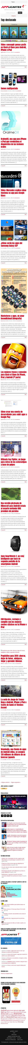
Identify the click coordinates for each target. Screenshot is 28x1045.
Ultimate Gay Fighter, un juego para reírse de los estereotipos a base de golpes (14, 462)
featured (18, 1013)
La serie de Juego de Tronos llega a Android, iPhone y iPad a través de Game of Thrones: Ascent (13, 703)
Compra (11, 1012)
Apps (2, 1012)
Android (4, 1010)
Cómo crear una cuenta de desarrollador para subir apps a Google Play (14, 414)
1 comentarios (17, 566)
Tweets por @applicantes (6, 973)
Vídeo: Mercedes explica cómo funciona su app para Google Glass (13, 193)
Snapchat (2, 1022)
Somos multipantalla (9, 88)
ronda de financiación (6, 1020)
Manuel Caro (3, 379)
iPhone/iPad (10, 1017)
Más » (26, 67)
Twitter (11, 1022)
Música (11, 1018)
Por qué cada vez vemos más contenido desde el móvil (14, 867)
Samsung (14, 1020)
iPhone (5, 1017)
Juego (15, 1017)
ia (10, 1015)
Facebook (11, 1014)
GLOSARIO (19, 1038)
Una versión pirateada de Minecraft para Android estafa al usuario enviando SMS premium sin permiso (13, 507)
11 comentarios (17, 379)
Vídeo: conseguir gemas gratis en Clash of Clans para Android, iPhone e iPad (13, 47)
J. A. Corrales (3, 248)
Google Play (7, 1015)
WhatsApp (20, 1022)
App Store (7, 1012)
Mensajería (3, 1018)
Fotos (23, 1014)
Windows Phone (4, 1023)
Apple (23, 1010)
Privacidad (17, 1018)
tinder (8, 1022)
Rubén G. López (4, 663)
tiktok (5, 1022)
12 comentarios (16, 419)
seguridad (18, 1020)
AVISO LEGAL (20, 1039)
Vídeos (16, 1022)
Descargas (24, 1012)
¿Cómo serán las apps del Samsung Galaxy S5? (11, 244)
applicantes (3, 52)
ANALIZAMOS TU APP (11, 1038)
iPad (2, 1017)
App (20, 1010)
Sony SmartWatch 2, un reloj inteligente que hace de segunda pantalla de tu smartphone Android (12, 560)
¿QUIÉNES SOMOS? (14, 1031)
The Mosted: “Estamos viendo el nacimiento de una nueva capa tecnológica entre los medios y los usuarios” (17, 843)
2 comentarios (17, 709)
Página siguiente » (15, 782)
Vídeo (14, 1022)
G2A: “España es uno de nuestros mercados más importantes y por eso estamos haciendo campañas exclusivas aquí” (16, 824)
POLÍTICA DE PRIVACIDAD (10, 1039)
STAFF (14, 1032)
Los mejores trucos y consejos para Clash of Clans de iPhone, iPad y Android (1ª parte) (14, 374)
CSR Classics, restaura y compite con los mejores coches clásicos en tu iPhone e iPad (14, 623)
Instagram (20, 1015)
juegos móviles (23, 1017)
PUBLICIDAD (13, 1034)
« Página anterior (5, 782)
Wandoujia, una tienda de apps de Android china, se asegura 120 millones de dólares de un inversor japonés (13, 753)
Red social (21, 1018)
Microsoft (8, 1018)
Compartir (3, 67)
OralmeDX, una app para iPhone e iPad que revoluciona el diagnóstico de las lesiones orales (13, 142)
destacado (5, 1014)
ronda (24, 1018)
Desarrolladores (17, 1012)
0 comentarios (16, 52)
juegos (19, 1017)
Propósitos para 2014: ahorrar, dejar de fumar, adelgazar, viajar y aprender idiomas (13, 658)
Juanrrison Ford (4, 320)
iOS (24, 1015)
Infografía (14, 1015)
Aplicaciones (10, 1010)
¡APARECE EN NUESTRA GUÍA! (14, 1036)
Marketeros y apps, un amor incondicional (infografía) (12, 317)
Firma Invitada (4, 90)
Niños (14, 1018)
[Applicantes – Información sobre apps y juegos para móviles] (14, 8)
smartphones (22, 1020)
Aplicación (16, 1010)
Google (2, 1015)
